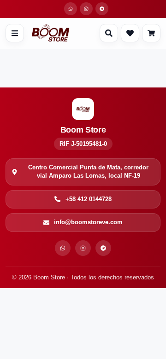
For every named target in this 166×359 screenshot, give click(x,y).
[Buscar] (109, 33)
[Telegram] (103, 248)
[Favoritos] (130, 33)
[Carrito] (151, 33)
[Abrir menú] (15, 33)
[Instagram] (83, 248)
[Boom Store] (50, 33)
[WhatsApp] (63, 248)
